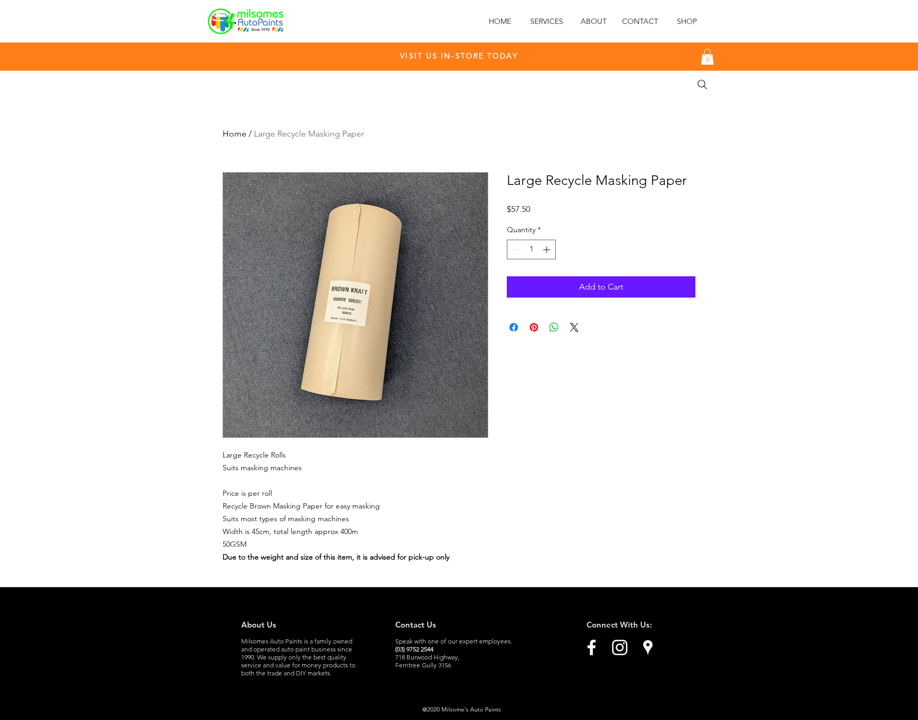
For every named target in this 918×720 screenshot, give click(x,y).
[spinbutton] (531, 249)
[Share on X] (574, 327)
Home (234, 134)
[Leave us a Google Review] (648, 647)
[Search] (702, 84)
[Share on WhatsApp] (554, 327)
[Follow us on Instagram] (619, 647)
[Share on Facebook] (513, 327)
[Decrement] (515, 249)
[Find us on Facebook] (591, 647)
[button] (707, 57)
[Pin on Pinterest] (534, 327)
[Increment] (547, 249)
